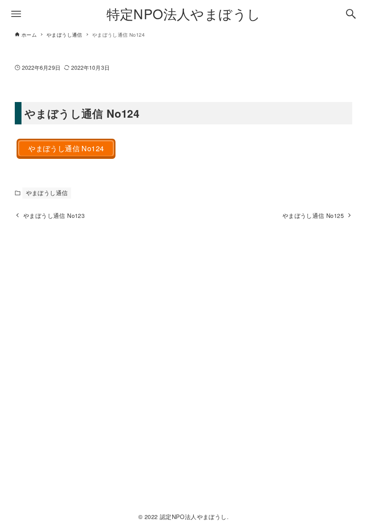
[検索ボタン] (351, 14)
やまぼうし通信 (47, 192)
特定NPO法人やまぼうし (184, 13)
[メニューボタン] (16, 14)
